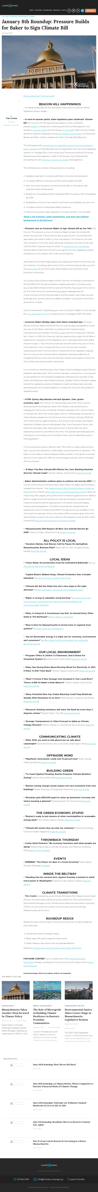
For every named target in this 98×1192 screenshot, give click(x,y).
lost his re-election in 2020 (55, 160)
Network (38, 10)
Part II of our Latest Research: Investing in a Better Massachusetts (59, 1142)
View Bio (11, 122)
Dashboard (47, 10)
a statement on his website (76, 246)
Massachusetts (24, 16)
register (45, 866)
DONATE (90, 11)
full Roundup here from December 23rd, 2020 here (57, 948)
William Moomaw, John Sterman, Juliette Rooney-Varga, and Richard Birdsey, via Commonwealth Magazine (57, 601)
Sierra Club (32, 269)
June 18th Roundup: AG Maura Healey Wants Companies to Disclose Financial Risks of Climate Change (63, 1085)
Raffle (64, 10)
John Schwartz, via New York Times (54, 578)
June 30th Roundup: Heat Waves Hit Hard (54, 1064)
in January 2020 (38, 130)
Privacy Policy (64, 1187)
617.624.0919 (23, 1179)
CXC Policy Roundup (10, 16)
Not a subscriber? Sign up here (39, 96)
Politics (81, 1006)
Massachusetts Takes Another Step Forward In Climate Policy (15, 1013)
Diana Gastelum (55, 1027)
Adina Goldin (71, 1028)
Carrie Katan (22, 1020)
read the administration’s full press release (55, 521)
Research (56, 10)
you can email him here (38, 314)
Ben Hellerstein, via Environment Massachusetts (60, 590)
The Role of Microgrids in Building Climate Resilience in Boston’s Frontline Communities (47, 1016)
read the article (83, 473)
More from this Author (11, 125)
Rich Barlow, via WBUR (62, 617)
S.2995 (34, 126)
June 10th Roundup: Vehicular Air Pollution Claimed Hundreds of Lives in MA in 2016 (59, 1104)
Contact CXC (53, 1187)
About (31, 10)
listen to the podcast (39, 850)
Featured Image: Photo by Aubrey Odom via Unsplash (47, 973)
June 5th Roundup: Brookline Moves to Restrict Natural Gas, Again (61, 1123)
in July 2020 (68, 130)
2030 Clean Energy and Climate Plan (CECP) (66, 492)
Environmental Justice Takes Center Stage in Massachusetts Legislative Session (78, 1014)
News (32, 16)
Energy (36, 1006)
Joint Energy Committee (69, 134)
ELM (88, 265)
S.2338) (62, 333)
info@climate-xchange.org (50, 1179)
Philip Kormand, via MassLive (50, 628)
